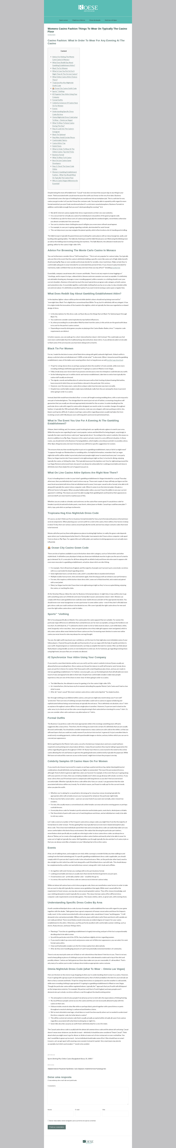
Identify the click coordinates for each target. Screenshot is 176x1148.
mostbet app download (115, 360)
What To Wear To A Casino (61, 158)
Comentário (52, 1086)
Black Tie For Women (60, 68)
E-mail (77, 1109)
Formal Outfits (57, 100)
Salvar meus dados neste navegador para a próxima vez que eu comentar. (72, 1120)
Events (54, 109)
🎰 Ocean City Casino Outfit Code (64, 88)
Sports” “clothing (58, 91)
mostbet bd (116, 268)
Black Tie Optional (58, 134)
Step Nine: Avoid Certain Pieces (63, 137)
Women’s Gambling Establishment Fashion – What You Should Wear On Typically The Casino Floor (64, 175)
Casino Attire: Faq (58, 143)
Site (103, 1109)
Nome (50, 1109)
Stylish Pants (56, 146)
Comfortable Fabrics (59, 140)
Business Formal (58, 155)
